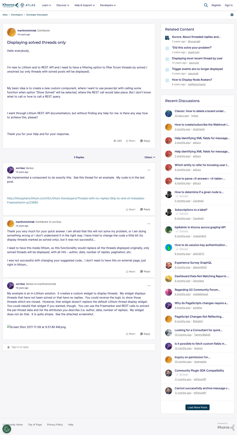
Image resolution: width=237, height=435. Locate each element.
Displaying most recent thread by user (197, 58)
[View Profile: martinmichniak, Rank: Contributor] (11, 32)
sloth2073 (198, 253)
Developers (17, 14)
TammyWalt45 (202, 334)
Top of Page (35, 424)
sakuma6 (193, 73)
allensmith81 (200, 267)
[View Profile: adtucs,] (168, 140)
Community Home (13, 424)
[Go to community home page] (19, 5)
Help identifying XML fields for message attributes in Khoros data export (201, 138)
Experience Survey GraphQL (193, 262)
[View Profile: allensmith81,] (168, 265)
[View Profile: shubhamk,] (168, 127)
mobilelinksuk (200, 294)
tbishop (198, 348)
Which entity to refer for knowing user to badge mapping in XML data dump (202, 165)
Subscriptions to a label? (191, 209)
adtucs (197, 142)
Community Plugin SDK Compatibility (199, 370)
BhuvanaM (194, 41)
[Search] (206, 5)
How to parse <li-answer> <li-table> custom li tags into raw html (199, 178)
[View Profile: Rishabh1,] (168, 319)
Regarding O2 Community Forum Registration (196, 290)
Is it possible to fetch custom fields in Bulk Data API (199, 344)
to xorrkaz (55, 221)
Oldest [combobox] (150, 157)
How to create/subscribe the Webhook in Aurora (202, 124)
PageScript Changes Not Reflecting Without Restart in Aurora (198, 316)
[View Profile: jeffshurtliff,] (168, 373)
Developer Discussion (37, 14)
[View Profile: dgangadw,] (168, 359)
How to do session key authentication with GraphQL (200, 245)
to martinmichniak (45, 283)
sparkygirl (193, 52)
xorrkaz (20, 168)
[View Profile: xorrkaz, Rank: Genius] (10, 170)
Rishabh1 (198, 321)
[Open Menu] (232, 14)
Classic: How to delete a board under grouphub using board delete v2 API (199, 111)
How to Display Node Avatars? (192, 79)
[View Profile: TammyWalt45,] (168, 332)
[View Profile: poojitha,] (168, 305)
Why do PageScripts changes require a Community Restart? (200, 303)
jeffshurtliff (200, 379)
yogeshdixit (199, 235)
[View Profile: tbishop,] (168, 346)
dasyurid (194, 62)
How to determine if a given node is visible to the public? (198, 192)
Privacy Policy (55, 424)
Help (70, 424)
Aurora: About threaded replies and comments (195, 37)
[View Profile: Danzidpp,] (168, 278)
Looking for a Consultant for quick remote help (197, 330)
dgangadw (200, 361)
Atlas (5, 14)
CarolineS (198, 200)
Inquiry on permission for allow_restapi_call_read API (193, 357)
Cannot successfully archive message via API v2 (202, 388)
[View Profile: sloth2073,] (168, 247)
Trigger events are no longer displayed (197, 69)
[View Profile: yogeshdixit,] (168, 229)
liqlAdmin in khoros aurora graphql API (200, 227)
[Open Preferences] (6, 429)
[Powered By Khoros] (226, 427)
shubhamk (199, 129)
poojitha (197, 307)
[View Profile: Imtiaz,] (168, 113)
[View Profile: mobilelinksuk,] (168, 292)
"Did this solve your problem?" (192, 47)
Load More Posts (197, 407)
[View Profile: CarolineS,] (168, 194)
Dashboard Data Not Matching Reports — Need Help (202, 276)
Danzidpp (198, 280)
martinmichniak (27, 30)
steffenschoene (197, 84)
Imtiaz (194, 115)
